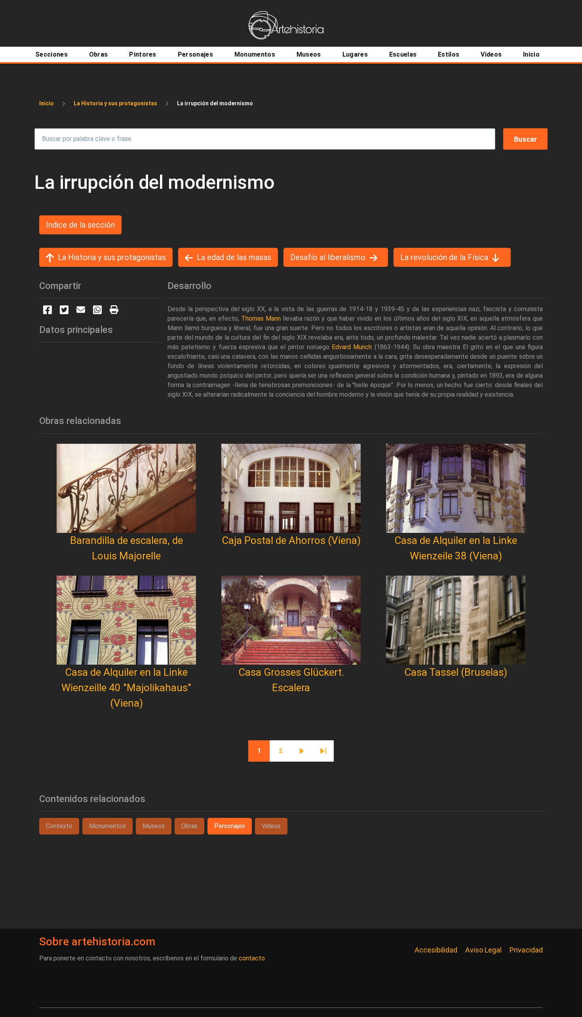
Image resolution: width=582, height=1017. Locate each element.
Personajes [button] (229, 826)
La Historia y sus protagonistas (115, 103)
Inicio (46, 103)
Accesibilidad (436, 950)
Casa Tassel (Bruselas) (455, 672)
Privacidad (526, 950)
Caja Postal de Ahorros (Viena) (291, 540)
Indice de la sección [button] (80, 225)
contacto (252, 958)
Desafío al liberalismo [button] (327, 257)
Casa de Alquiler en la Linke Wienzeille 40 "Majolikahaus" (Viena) (126, 687)
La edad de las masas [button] (234, 257)
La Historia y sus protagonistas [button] (112, 257)
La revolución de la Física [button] (444, 257)
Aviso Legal (483, 950)
